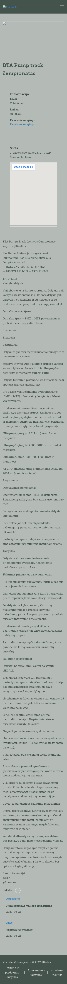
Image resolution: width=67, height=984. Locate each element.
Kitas (9, 922)
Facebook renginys (22, 124)
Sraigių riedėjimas (19, 929)
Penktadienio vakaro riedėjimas (29, 905)
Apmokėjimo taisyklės (36, 973)
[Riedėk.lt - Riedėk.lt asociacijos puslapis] (18, 7)
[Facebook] (18, 890)
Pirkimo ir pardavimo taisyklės (12, 972)
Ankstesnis (13, 898)
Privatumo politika (57, 973)
